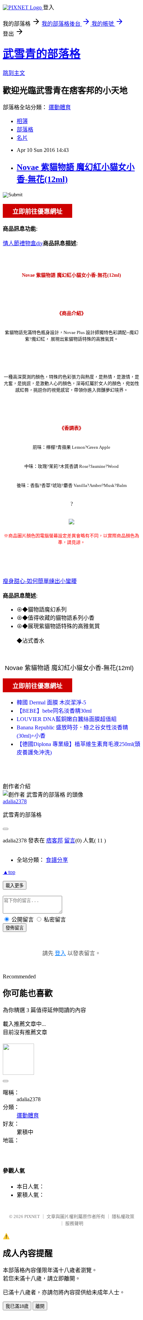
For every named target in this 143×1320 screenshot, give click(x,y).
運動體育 (60, 107)
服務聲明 (74, 1223)
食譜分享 (57, 860)
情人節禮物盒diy (23, 243)
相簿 (22, 121)
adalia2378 (15, 801)
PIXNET (32, 1216)
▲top (9, 872)
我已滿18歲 (17, 1306)
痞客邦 (54, 840)
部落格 (25, 129)
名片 (22, 138)
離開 (39, 1306)
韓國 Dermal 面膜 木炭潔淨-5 (51, 702)
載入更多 (15, 885)
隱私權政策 (123, 1216)
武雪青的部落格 (42, 54)
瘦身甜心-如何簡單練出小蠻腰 (40, 581)
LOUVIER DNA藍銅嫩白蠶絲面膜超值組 (67, 719)
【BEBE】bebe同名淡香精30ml (54, 711)
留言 (69, 840)
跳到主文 (14, 73)
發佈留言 (15, 928)
